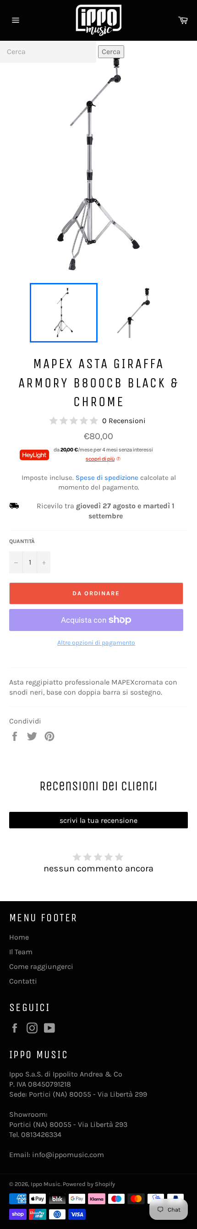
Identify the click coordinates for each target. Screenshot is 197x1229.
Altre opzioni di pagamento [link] (96, 643)
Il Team (21, 951)
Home (19, 937)
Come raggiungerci (41, 966)
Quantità (22, 541)
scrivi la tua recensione (98, 820)
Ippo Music (45, 1183)
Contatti (23, 981)
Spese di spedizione (107, 477)
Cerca (111, 51)
